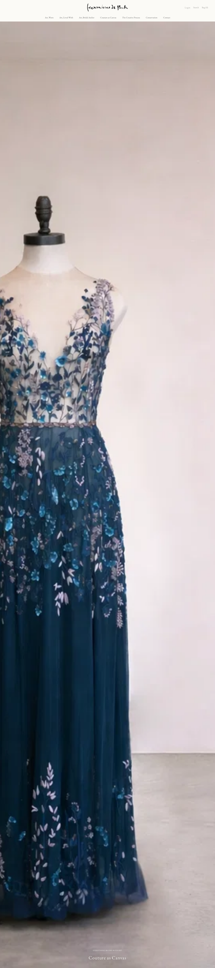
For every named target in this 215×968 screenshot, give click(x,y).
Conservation (151, 17)
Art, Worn (49, 17)
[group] (107, 495)
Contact (166, 17)
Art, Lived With (66, 17)
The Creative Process (131, 17)
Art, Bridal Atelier (86, 17)
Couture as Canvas (108, 17)
